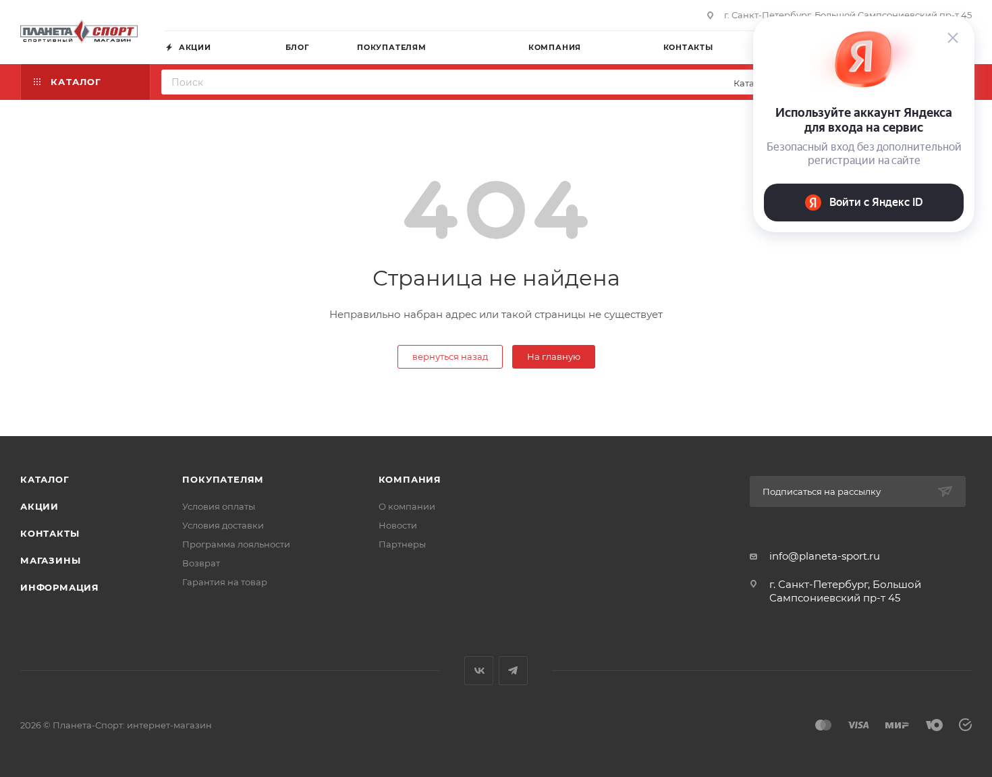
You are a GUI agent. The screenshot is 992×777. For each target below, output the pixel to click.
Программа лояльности (236, 544)
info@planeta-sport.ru (824, 556)
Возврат (201, 563)
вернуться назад (450, 356)
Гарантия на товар (224, 582)
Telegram (513, 670)
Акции (39, 506)
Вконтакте (478, 670)
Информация (59, 587)
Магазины (50, 560)
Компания (410, 479)
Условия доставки (223, 525)
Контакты (49, 533)
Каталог (45, 479)
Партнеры (402, 544)
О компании (407, 506)
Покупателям (223, 479)
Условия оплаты (218, 506)
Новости (398, 525)
